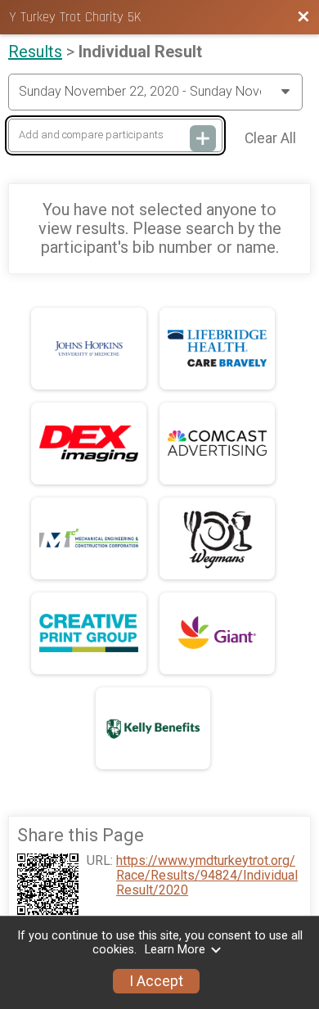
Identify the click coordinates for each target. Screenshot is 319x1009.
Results (35, 51)
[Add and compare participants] (203, 138)
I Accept (156, 981)
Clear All (270, 138)
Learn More (175, 950)
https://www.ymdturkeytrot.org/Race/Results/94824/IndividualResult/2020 (207, 876)
